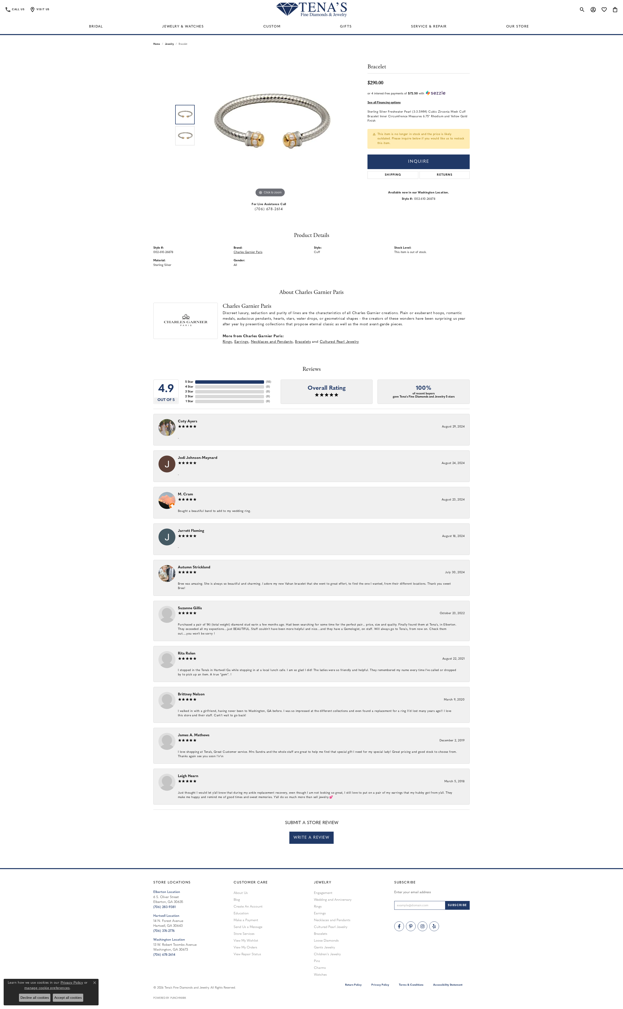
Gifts (346, 26)
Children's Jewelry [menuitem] (327, 954)
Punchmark (178, 998)
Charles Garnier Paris (248, 252)
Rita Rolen (186, 653)
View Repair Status (247, 954)
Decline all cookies (34, 998)
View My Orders (245, 947)
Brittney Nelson (191, 694)
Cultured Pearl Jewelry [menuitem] (330, 927)
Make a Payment (246, 920)
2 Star (189, 396)
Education (241, 913)
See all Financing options (384, 102)
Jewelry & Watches (183, 26)
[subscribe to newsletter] (457, 905)
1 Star (189, 401)
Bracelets (303, 342)
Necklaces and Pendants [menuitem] (332, 920)
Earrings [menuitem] (320, 913)
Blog (237, 899)
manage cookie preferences (47, 988)
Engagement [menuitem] (323, 893)
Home (156, 44)
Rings (227, 342)
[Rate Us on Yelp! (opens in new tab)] (434, 926)
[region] (270, 125)
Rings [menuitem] (318, 906)
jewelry (169, 44)
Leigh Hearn (188, 776)
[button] (39, 10)
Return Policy (353, 985)
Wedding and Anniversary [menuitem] (332, 899)
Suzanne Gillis (190, 608)
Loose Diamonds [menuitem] (326, 940)
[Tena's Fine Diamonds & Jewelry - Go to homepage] (311, 9)
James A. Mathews (194, 735)
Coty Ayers (187, 421)
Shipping (393, 174)
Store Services (244, 934)
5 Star (189, 382)
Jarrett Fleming (191, 531)
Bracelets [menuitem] (320, 934)
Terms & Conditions (411, 985)
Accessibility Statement (447, 985)
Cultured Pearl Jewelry (339, 342)
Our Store (517, 26)
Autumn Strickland (194, 567)
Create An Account (248, 906)
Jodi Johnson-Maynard (197, 458)
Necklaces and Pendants (272, 342)
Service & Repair (429, 26)
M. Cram (185, 494)
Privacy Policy (380, 985)
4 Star (189, 386)
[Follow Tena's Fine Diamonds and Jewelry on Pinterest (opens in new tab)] (411, 926)
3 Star (189, 391)
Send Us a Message (248, 927)
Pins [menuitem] (317, 961)
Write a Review (311, 838)
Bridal (96, 26)
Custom (272, 26)
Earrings (241, 342)
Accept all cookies (68, 998)
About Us (241, 893)
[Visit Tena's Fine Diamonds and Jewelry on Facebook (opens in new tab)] (399, 926)
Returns (444, 174)
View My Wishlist (246, 940)
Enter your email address (412, 892)
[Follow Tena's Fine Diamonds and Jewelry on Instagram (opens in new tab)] (422, 926)
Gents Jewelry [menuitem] (324, 947)
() (268, 382)
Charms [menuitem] (320, 968)
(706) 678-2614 (269, 209)
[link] (15, 10)
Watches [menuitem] (320, 974)
